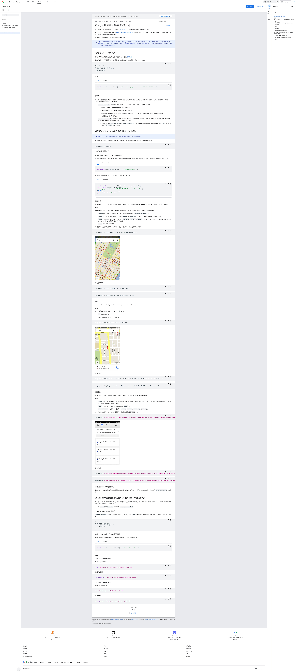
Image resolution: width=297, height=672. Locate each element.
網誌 (47, 2)
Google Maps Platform (108, 21)
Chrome (49, 662)
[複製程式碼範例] (170, 63)
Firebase (56, 662)
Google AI (77, 662)
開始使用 (249, 6)
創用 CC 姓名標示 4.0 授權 (117, 619)
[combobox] (271, 1)
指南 (3, 10)
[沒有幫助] (171, 21)
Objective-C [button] (105, 80)
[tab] (98, 80)
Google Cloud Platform (66, 662)
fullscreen (292, 6)
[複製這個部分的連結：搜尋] (99, 302)
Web (105, 653)
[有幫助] (168, 21)
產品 (28, 2)
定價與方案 (188, 648)
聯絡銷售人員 (260, 6)
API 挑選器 (25, 651)
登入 (294, 1)
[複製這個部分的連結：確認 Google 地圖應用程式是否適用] (121, 534)
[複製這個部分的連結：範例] (99, 556)
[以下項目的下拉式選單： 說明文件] (43, 2)
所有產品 (85, 662)
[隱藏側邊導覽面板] (18, 669)
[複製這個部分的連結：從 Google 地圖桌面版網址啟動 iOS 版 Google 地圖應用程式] (146, 498)
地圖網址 (103, 42)
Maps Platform (16, 2)
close (294, 6)
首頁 (96, 21)
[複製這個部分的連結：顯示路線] (102, 392)
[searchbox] (10, 15)
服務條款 (188, 656)
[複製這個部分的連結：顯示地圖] (102, 201)
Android (106, 648)
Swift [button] (98, 80)
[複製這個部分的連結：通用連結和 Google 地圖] (117, 53)
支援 (8, 10)
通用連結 (122, 29)
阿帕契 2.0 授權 (134, 619)
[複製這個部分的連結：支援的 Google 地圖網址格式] (116, 511)
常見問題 (25, 648)
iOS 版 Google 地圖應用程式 (123, 32)
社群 (52, 2)
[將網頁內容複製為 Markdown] (131, 25)
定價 (33, 2)
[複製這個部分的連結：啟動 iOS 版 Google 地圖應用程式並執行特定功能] (137, 131)
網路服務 (106, 656)
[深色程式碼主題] (168, 63)
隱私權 (28, 668)
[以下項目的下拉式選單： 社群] (55, 2)
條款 (24, 668)
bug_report (290, 6)
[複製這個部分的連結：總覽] (100, 96)
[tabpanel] (133, 87)
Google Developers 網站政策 (151, 619)
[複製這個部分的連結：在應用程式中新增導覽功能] (115, 487)
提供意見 (168, 25)
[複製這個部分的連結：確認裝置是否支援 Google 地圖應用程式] (124, 156)
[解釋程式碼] (166, 63)
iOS (105, 651)
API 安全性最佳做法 (27, 656)
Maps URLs (6, 7)
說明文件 (39, 2)
